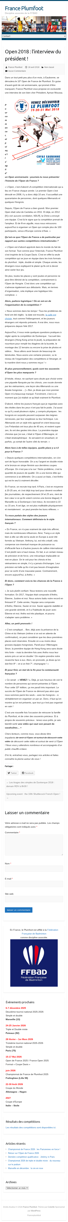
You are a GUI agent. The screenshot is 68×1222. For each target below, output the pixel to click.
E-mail (9, 878)
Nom (8, 863)
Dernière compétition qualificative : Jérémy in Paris (31, 1157)
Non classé (49, 67)
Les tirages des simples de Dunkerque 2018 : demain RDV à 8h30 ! (30, 784)
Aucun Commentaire (17, 71)
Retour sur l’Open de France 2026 (23, 1153)
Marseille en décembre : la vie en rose (25, 1168)
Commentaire (12, 832)
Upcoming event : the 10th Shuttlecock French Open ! (33, 796)
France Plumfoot (24, 8)
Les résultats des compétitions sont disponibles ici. (31, 1127)
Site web (9, 894)
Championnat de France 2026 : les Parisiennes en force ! (34, 1149)
